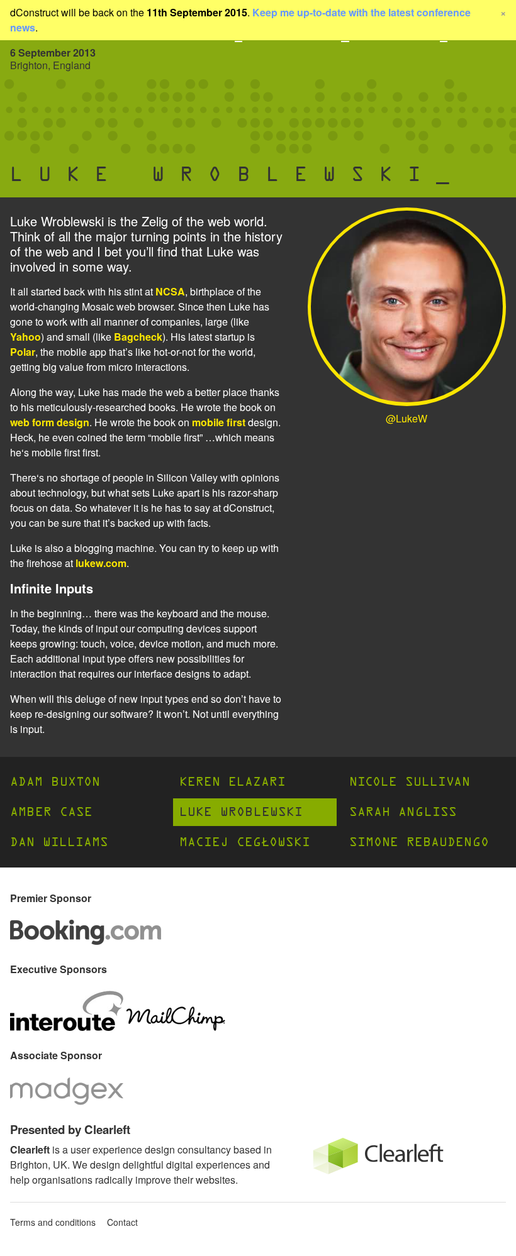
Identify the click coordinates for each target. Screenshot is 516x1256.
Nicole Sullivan (409, 781)
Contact (122, 1222)
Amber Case (51, 811)
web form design (49, 422)
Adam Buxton (55, 781)
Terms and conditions (53, 1222)
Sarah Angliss (403, 811)
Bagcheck (138, 336)
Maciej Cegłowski (244, 842)
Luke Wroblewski (241, 811)
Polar (22, 351)
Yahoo (25, 336)
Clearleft (30, 1149)
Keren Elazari (232, 781)
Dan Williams (59, 842)
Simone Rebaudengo (419, 842)
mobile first (218, 422)
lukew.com (101, 563)
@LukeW (406, 418)
